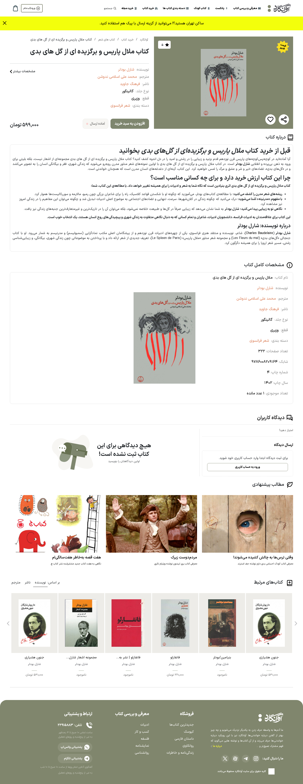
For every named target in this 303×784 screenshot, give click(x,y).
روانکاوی (188, 745)
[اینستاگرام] (256, 759)
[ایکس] (225, 759)
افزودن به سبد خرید (130, 124)
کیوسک (189, 731)
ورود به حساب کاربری (247, 467)
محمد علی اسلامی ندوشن (117, 77)
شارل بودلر (126, 69)
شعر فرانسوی (120, 106)
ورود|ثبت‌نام (29, 8)
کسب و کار (142, 731)
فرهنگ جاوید (130, 84)
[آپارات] (235, 759)
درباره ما (217, 746)
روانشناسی (142, 752)
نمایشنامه (142, 745)
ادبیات (144, 724)
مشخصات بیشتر (24, 71)
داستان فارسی (184, 738)
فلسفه (145, 738)
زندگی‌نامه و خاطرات (180, 752)
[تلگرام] (246, 759)
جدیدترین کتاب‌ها (181, 724)
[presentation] (295, 622)
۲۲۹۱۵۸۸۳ (65, 725)
